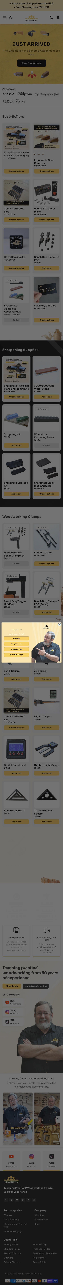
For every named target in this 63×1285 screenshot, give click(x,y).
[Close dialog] (59, 624)
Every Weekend (16, 644)
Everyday (16, 638)
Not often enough (16, 655)
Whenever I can (16, 649)
